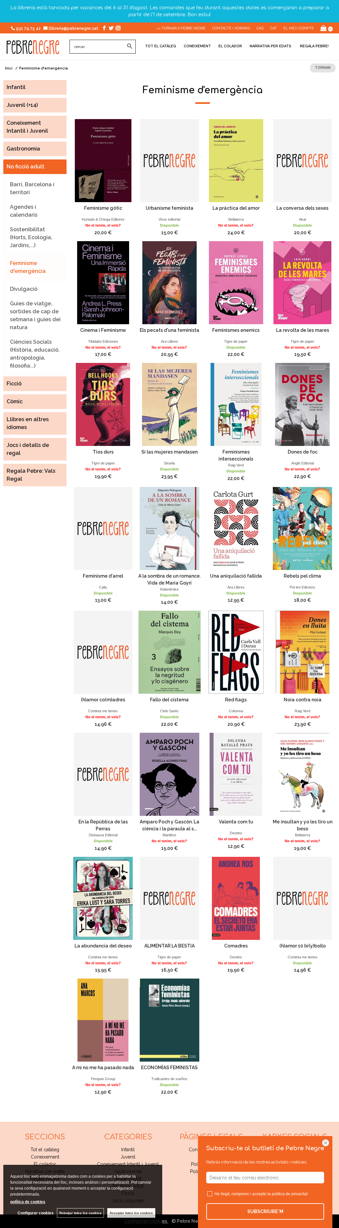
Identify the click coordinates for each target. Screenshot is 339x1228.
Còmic (15, 401)
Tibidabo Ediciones (103, 341)
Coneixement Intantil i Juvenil (128, 1164)
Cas (260, 28)
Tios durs (103, 452)
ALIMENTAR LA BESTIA (169, 945)
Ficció (14, 383)
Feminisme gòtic (103, 208)
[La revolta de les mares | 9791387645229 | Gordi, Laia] (302, 282)
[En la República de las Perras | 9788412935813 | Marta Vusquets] (103, 774)
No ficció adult (25, 166)
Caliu (103, 587)
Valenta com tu (236, 821)
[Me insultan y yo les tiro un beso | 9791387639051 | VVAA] (302, 774)
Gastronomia (23, 149)
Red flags (236, 699)
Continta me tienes (103, 711)
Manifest (169, 835)
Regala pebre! (314, 46)
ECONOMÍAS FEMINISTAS (169, 1067)
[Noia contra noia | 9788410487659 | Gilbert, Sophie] (302, 652)
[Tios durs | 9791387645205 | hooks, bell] (103, 404)
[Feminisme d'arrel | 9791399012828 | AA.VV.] (103, 528)
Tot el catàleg (160, 46)
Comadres (236, 945)
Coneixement (197, 46)
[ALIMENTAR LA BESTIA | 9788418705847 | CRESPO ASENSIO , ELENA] (169, 898)
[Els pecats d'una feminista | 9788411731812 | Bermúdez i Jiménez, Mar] (169, 282)
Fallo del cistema (169, 699)
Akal (302, 219)
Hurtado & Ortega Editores (103, 219)
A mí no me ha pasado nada (103, 1067)
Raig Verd (236, 465)
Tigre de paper (236, 341)
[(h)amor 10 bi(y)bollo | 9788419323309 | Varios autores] (302, 898)
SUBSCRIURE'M (265, 1211)
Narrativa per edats (270, 46)
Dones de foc (302, 452)
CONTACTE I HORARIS (231, 28)
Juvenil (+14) (22, 105)
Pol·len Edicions (302, 587)
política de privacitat (290, 1194)
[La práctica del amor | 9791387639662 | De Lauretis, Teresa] (236, 160)
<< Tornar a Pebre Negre (181, 28)
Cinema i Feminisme (103, 330)
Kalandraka (169, 589)
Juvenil (128, 1157)
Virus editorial (169, 219)
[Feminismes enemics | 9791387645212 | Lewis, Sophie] (236, 282)
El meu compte (298, 28)
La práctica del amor (236, 208)
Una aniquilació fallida (236, 576)
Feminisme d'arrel (103, 576)
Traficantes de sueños (169, 1079)
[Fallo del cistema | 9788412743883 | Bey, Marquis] (169, 652)
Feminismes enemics (236, 330)
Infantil (16, 87)
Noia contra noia (302, 699)
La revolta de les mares (302, 330)
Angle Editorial (302, 463)
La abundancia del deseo (103, 945)
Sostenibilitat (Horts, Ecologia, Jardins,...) (31, 237)
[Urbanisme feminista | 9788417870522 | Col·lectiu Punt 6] (169, 160)
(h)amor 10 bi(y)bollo (302, 945)
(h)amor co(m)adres (103, 699)
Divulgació (23, 289)
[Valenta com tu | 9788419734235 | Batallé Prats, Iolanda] (236, 774)
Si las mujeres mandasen (169, 452)
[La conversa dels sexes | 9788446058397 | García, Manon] (302, 160)
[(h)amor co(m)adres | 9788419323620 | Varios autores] (103, 652)
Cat (273, 28)
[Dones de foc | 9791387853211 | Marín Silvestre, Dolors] (302, 404)
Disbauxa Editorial (103, 835)
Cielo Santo (169, 711)
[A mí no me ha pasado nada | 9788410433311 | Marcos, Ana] (103, 1020)
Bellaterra (236, 219)
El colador (230, 46)
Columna (236, 711)
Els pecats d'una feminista (169, 330)
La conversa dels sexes (302, 208)
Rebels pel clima (302, 576)
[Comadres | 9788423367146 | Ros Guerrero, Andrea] (236, 898)
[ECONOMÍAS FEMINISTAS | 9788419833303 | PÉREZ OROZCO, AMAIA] (169, 1020)
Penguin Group (103, 1079)
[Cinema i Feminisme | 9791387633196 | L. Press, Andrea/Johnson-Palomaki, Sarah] (103, 282)
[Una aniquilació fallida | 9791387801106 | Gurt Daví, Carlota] (236, 528)
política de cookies (27, 1202)
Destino (236, 833)
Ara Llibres (169, 341)
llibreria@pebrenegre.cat (74, 28)
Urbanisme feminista (169, 208)
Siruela (169, 463)
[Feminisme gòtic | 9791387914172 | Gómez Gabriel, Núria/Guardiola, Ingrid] (103, 160)
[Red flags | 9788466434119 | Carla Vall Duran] (236, 652)
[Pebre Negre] (33, 51)
